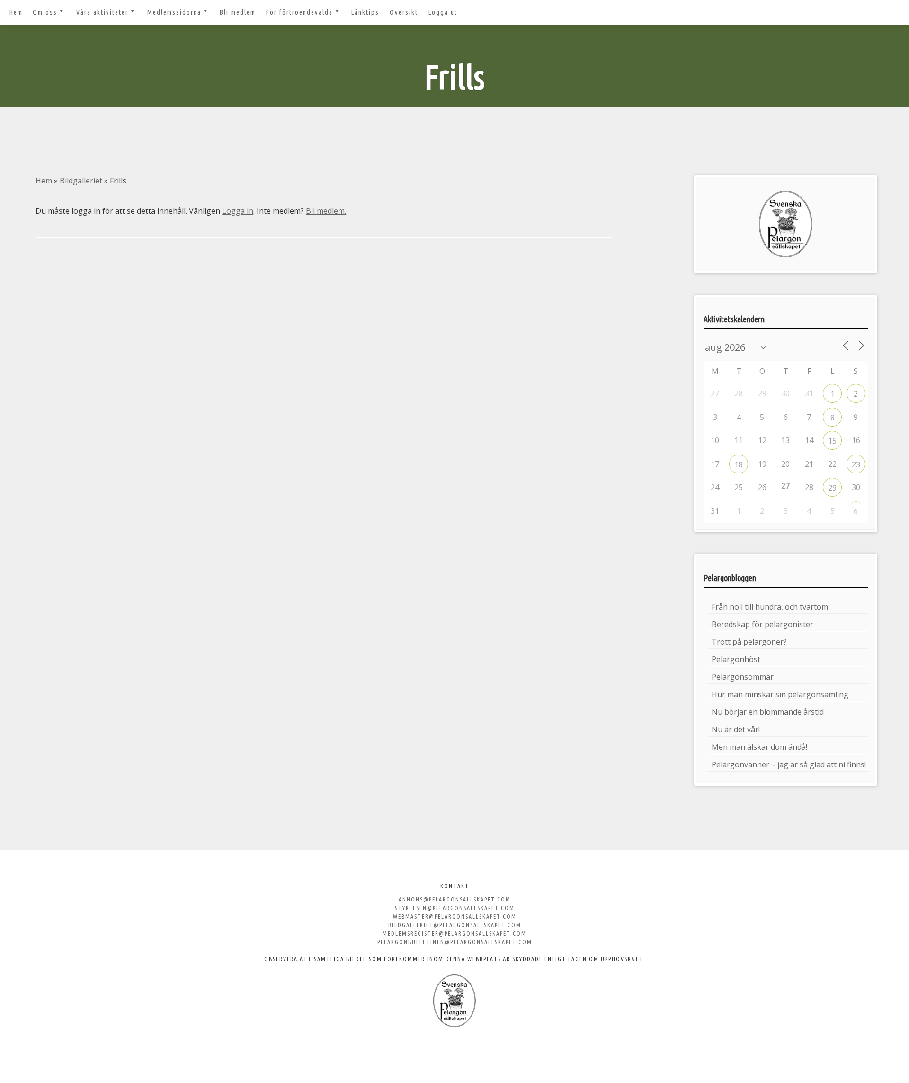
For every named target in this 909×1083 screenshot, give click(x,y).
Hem (16, 12)
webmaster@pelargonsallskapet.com (455, 916)
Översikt (404, 12)
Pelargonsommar (743, 677)
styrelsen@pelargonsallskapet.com (455, 908)
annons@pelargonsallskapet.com (455, 899)
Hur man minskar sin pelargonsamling (780, 694)
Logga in (237, 211)
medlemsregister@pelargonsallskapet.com (454, 933)
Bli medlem (238, 12)
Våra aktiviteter (102, 12)
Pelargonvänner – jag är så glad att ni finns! (789, 764)
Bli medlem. (326, 211)
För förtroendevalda (299, 12)
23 (856, 464)
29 (832, 487)
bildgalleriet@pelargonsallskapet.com (454, 925)
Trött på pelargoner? (749, 642)
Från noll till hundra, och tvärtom (770, 606)
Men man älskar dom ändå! (759, 747)
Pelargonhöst (736, 659)
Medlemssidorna (174, 12)
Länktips (365, 12)
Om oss (45, 12)
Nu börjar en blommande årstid (768, 712)
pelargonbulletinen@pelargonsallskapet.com (454, 942)
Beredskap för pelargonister (762, 624)
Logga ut (442, 12)
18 (738, 464)
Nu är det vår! (736, 729)
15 (832, 441)
